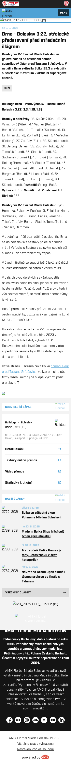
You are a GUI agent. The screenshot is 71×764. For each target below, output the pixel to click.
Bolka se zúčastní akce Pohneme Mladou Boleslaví (41, 515)
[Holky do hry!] (35, 603)
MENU (63, 12)
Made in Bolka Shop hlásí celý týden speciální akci (43, 533)
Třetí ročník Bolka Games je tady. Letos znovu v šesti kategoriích (41, 555)
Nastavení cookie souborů (35, 749)
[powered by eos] (35, 757)
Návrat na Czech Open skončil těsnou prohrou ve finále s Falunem (43, 576)
